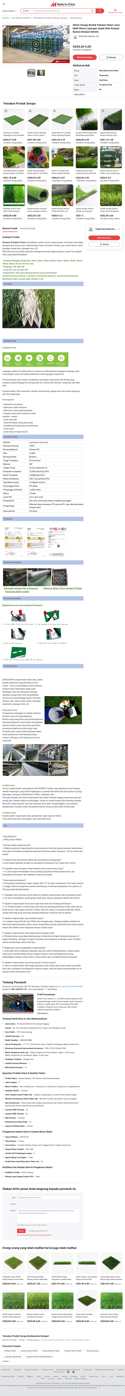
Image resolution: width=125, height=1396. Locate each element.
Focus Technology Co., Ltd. (56, 1383)
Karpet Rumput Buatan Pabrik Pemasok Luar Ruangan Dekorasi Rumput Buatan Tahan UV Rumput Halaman (62, 210)
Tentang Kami (5, 1370)
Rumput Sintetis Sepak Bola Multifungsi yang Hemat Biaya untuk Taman (86, 134)
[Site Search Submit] (100, 10)
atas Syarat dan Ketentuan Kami (86, 1388)
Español (55, 1376)
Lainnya (5, 1361)
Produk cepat (87, 1370)
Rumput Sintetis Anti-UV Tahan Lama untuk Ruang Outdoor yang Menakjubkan (110, 172)
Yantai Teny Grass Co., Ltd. (89, 36)
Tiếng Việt (68, 1379)
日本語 (38, 1376)
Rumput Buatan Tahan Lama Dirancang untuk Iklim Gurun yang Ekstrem (86, 172)
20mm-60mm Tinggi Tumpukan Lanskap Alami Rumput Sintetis (61, 1279)
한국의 (103, 1376)
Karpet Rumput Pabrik (50, 1351)
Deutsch (64, 1376)
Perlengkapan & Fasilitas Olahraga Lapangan (50, 18)
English (12, 1376)
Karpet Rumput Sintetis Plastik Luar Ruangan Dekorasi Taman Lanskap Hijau (85, 210)
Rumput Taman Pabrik (72, 1351)
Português (73, 1376)
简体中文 (21, 1376)
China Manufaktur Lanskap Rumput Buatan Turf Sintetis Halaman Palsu (14, 172)
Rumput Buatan (76, 18)
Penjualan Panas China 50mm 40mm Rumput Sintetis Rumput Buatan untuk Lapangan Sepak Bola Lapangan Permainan (13, 210)
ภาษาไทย (50, 1379)
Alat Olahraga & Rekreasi (21, 18)
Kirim (21, 1231)
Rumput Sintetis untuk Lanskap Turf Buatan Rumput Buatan (35, 1317)
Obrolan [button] (112, 57)
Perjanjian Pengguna (31, 1370)
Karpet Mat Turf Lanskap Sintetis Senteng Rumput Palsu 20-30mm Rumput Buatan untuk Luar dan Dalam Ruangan (61, 134)
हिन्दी (43, 1379)
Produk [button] (25, 11)
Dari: (14, 1197)
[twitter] (73, 1372)
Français (47, 1376)
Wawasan (120, 1370)
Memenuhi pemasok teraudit (104, 1370)
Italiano (83, 1376)
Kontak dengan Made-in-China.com (68, 1370)
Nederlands (120, 1376)
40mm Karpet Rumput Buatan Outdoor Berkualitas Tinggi (37, 1279)
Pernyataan (17, 1370)
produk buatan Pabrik (29, 1351)
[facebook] (68, 1372)
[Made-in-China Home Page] (62, 4)
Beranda (5, 18)
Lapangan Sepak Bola (12, 1356)
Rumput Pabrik (10, 1351)
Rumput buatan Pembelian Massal (39, 1356)
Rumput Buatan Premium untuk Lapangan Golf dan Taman (37, 210)
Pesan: (13, 1210)
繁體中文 (30, 1376)
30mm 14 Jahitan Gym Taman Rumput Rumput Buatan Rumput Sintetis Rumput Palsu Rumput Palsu (61, 172)
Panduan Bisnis (59, 1372)
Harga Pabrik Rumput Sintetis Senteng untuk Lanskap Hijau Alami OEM (110, 134)
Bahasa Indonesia (81, 1379)
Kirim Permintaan (84, 57)
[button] (3, 3)
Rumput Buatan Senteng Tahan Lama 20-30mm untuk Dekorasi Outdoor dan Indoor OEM (38, 134)
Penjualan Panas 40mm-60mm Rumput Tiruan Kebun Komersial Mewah (13, 1279)
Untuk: (13, 1204)
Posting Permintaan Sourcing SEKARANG (34, 1235)
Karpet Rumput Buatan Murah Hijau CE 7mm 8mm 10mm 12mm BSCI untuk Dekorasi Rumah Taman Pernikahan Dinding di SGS (37, 172)
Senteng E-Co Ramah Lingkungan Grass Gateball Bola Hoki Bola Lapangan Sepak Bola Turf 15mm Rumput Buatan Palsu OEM (13, 134)
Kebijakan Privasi (47, 1370)
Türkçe (59, 1379)
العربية (111, 1376)
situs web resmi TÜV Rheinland (70, 986)
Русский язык (93, 1376)
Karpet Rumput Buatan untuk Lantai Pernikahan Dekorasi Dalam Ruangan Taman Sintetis (109, 210)
